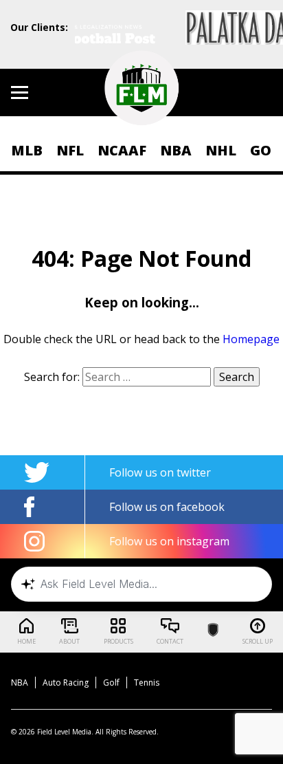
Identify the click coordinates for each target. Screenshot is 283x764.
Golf (111, 682)
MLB (27, 150)
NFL (70, 150)
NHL (220, 150)
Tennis (146, 682)
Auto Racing (66, 682)
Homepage (251, 339)
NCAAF (122, 150)
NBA (176, 150)
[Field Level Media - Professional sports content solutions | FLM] (141, 88)
